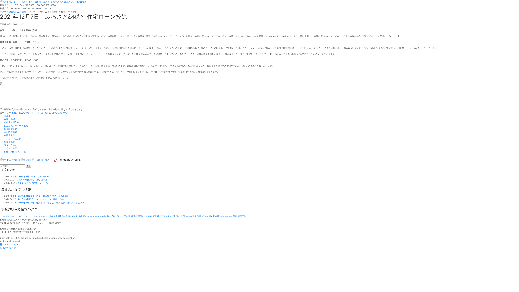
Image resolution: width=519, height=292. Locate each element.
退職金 (222, 216)
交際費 (45, 216)
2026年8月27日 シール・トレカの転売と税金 (41, 199)
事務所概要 (9, 141)
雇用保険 (242, 216)
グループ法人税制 (16, 216)
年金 (109, 216)
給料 (199, 216)
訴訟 (207, 216)
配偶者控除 (228, 216)
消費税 (134, 216)
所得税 (115, 216)
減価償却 (141, 216)
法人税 (127, 216)
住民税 (50, 216)
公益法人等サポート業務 (16, 125)
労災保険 (71, 216)
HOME (7, 116)
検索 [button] (28, 166)
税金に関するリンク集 (15, 151)
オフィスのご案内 (12, 138)
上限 (54, 112)
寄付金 (97, 216)
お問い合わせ (79, 1)
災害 (155, 216)
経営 (194, 216)
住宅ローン (62, 112)
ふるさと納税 (44, 112)
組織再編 (189, 216)
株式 (121, 216)
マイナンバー (29, 216)
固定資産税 (90, 216)
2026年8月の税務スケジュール (33, 176)
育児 (203, 216)
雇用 (235, 216)
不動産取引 (38, 216)
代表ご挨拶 (9, 119)
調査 (211, 216)
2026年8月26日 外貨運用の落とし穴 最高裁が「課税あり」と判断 (51, 202)
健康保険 (57, 216)
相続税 (160, 216)
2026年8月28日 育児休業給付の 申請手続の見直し (43, 196)
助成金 (65, 216)
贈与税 (216, 216)
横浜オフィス (56, 1)
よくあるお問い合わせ (15, 148)
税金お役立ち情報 (20, 112)
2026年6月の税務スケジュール (32, 183)
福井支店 (68, 1)
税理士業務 (9, 135)
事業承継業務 (10, 128)
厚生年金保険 (80, 216)
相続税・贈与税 (11, 122)
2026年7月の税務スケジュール (32, 179)
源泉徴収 (149, 216)
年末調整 (103, 216)
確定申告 (167, 216)
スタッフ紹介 (10, 145)
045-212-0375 (10, 244)
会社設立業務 (10, 132)
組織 (183, 216)
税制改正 (176, 216)
